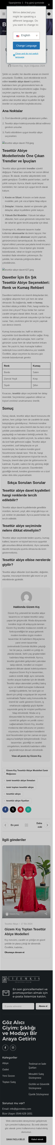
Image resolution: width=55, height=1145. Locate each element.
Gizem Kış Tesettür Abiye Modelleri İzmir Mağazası (27, 772)
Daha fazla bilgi (15, 1139)
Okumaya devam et (14, 952)
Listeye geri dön (26, 825)
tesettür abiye (13, 794)
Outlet (5, 1069)
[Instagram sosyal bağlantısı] (13, 1048)
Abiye (5, 1063)
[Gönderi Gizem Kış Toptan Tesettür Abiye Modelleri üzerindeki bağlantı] (26, 881)
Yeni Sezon (8, 1076)
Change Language (26, 45)
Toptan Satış (9, 1082)
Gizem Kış (17, 65)
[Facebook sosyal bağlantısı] (5, 809)
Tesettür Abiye (11, 924)
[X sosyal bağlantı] (13, 809)
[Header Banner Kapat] (49, 4)
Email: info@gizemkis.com (16, 1109)
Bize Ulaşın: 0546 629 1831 (17, 1113)
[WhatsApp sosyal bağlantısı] (28, 809)
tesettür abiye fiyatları (17, 801)
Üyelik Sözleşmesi (39, 1094)
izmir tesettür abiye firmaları (20, 780)
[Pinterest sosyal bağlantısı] (21, 809)
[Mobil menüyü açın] (4, 14)
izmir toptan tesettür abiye (20, 787)
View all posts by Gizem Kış (26, 756)
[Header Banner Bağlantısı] (26, 4)
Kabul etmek (37, 1139)
